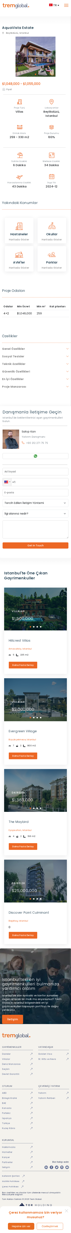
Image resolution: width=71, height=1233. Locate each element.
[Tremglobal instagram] (62, 1167)
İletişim (12, 1019)
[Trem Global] (35, 1036)
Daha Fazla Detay (23, 665)
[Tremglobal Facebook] (51, 1167)
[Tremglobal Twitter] (56, 1167)
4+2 (6, 313)
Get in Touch (35, 545)
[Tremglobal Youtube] (67, 1167)
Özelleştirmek (50, 1226)
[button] (7, 482)
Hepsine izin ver (21, 1226)
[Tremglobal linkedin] (46, 1167)
